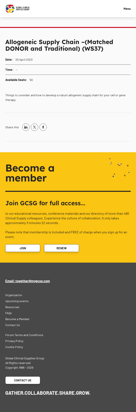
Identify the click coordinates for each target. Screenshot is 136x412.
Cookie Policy (14, 347)
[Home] (17, 8)
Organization (13, 295)
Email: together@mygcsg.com (27, 281)
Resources (12, 307)
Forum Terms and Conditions (24, 335)
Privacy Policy (14, 341)
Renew (62, 248)
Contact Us (12, 325)
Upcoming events (17, 301)
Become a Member (17, 319)
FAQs (8, 313)
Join (23, 248)
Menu (127, 8)
